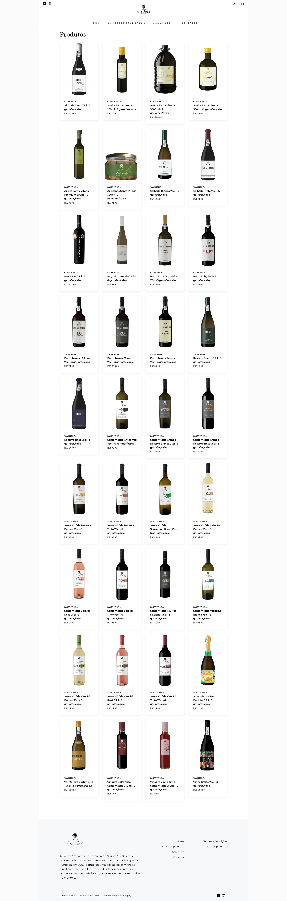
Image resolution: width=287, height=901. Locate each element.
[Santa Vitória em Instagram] (223, 895)
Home (95, 23)
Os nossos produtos (125, 23)
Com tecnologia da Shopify (117, 895)
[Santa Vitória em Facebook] (218, 895)
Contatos (190, 23)
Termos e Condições (215, 841)
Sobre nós (162, 23)
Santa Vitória (114, 102)
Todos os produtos (216, 846)
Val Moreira (70, 102)
